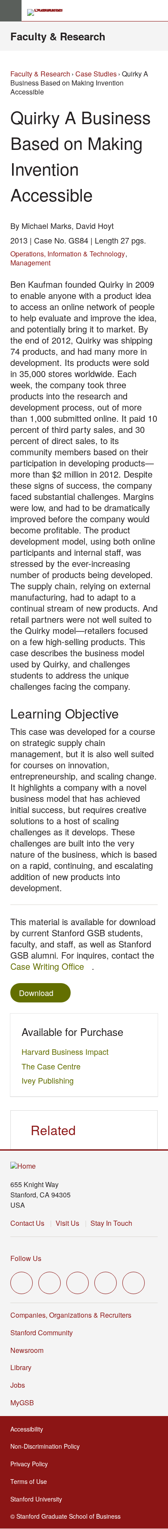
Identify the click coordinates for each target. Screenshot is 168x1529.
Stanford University (38, 1499)
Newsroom (27, 1350)
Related (53, 1130)
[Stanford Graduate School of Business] (48, 12)
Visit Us (67, 1223)
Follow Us (25, 1258)
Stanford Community (41, 1332)
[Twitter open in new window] (21, 1283)
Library (20, 1367)
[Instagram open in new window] (77, 1283)
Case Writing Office (51, 966)
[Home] (23, 1166)
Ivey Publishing (50, 1080)
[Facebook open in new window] (49, 1283)
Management (30, 263)
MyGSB (24, 1402)
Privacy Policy (31, 1463)
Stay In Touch (111, 1223)
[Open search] (158, 11)
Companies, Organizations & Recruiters (70, 1315)
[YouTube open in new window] (105, 1283)
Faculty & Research (58, 36)
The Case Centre (53, 1066)
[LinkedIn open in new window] (133, 1283)
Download (36, 992)
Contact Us (27, 1223)
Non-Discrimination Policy (47, 1446)
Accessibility (29, 1429)
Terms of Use (31, 1481)
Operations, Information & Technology (67, 254)
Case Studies (96, 74)
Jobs (17, 1385)
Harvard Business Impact (67, 1051)
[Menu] (11, 10)
